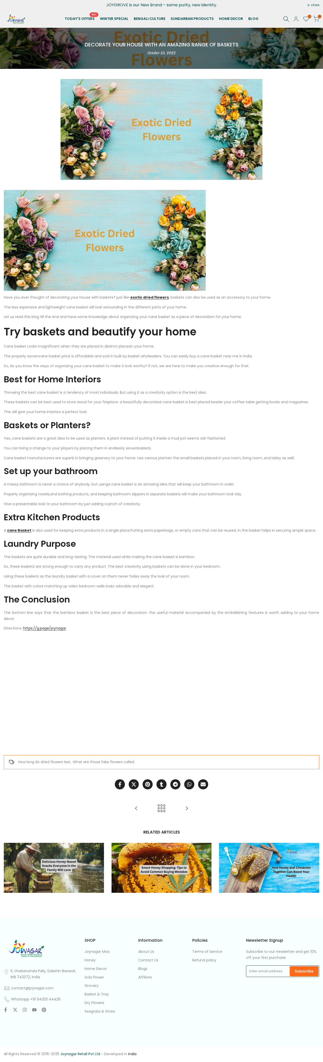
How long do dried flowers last (44, 761)
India (132, 1053)
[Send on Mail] (203, 784)
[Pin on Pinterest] (148, 784)
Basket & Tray (97, 994)
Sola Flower (94, 977)
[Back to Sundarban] (161, 808)
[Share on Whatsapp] (189, 784)
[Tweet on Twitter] (134, 784)
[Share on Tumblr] (161, 784)
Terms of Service (207, 951)
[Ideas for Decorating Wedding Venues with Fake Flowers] (186, 808)
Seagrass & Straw (100, 1011)
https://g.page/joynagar (44, 628)
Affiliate (145, 977)
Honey (90, 960)
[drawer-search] (286, 19)
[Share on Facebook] (120, 784)
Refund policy (204, 960)
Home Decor (96, 968)
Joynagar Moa (97, 951)
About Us (146, 951)
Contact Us (148, 960)
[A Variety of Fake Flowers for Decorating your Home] (136, 808)
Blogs (142, 968)
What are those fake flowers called (103, 761)
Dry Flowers (94, 1002)
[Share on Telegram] (175, 784)
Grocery (92, 985)
